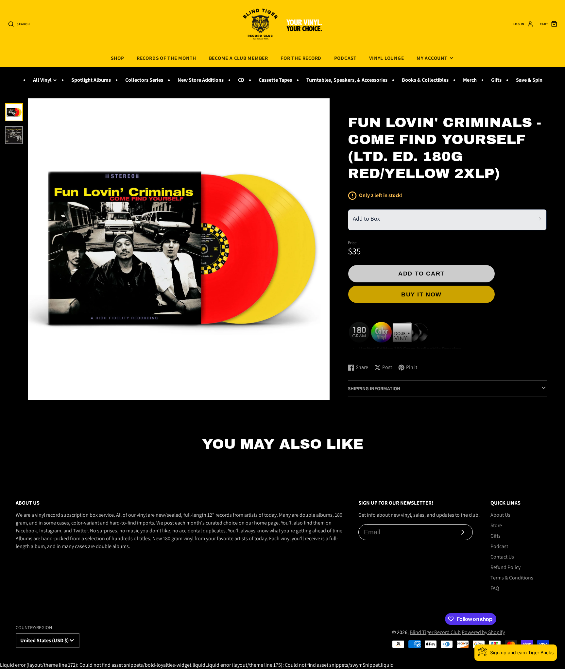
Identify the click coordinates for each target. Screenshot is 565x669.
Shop (117, 58)
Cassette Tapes (275, 79)
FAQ (494, 588)
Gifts (496, 79)
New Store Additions (201, 79)
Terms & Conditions (511, 577)
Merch (470, 79)
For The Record (301, 58)
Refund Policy (505, 567)
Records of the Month (166, 58)
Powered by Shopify (483, 632)
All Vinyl (42, 79)
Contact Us (502, 556)
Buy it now (421, 294)
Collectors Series (144, 79)
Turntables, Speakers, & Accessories (346, 79)
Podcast (345, 58)
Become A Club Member (238, 58)
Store (496, 525)
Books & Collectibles (425, 79)
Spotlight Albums (91, 79)
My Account (432, 58)
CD (241, 79)
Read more (361, 351)
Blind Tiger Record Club (435, 632)
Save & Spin (529, 79)
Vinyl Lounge (386, 58)
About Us (500, 514)
